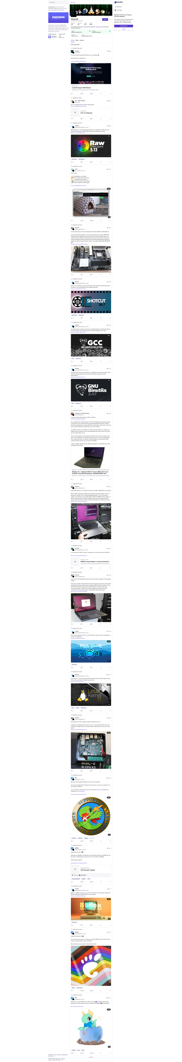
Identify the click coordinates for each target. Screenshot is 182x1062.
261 (79, 24)
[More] (110, 93)
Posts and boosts (75, 44)
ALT (109, 155)
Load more (91, 1057)
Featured (82, 40)
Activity (72, 40)
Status (59, 1054)
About (56, 1054)
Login (123, 29)
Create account (123, 26)
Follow (105, 19)
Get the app (58, 1058)
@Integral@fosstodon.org (76, 20)
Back (74, 2)
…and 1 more (91, 838)
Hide (109, 136)
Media (77, 40)
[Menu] (110, 19)
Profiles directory (64, 1054)
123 (72, 24)
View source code (56, 1059)
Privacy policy (51, 1055)
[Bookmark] (101, 93)
